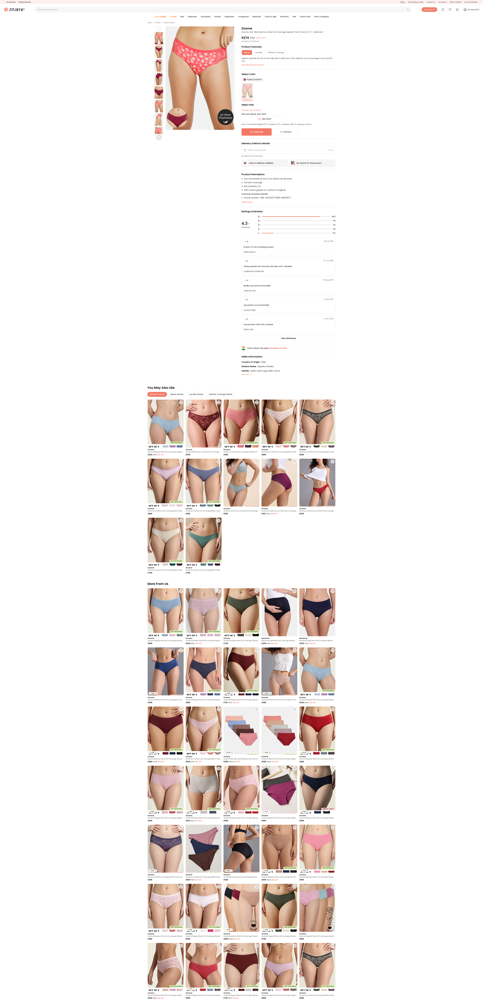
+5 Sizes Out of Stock (251, 110)
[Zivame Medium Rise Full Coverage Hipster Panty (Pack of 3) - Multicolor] (204, 612)
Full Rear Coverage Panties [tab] (220, 394)
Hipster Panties (169, 23)
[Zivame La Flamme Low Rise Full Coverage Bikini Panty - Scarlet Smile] (317, 483)
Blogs (402, 2)
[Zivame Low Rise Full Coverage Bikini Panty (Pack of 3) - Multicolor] (279, 424)
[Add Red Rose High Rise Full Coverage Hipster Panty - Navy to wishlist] (333, 591)
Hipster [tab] (247, 52)
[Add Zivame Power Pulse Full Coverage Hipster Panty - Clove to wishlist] (219, 1005)
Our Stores (442, 2)
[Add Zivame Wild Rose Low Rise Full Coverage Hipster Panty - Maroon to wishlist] (219, 402)
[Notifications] (442, 9)
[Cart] (457, 9)
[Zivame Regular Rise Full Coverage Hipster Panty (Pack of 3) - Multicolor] (166, 424)
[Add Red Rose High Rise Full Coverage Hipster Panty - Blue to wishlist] (295, 591)
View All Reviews (288, 338)
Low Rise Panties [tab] (196, 394)
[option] (158, 38)
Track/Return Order (416, 2)
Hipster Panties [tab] (176, 394)
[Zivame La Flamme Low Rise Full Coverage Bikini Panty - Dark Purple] (279, 483)
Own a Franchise (470, 2)
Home (149, 23)
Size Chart (266, 119)
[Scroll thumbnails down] (159, 137)
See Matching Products (253, 64)
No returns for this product (309, 163)
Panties (157, 23)
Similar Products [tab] (157, 394)
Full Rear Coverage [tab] (276, 52)
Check (330, 150)
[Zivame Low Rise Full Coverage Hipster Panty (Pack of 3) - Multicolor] (241, 424)
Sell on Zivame (455, 2)
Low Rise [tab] (258, 52)
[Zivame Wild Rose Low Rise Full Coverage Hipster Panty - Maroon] (204, 424)
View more (247, 202)
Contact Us (431, 2)
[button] (408, 9)
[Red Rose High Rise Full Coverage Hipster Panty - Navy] (317, 612)
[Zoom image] (200, 78)
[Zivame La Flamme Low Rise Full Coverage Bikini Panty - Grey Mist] (241, 483)
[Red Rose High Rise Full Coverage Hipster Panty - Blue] (279, 612)
